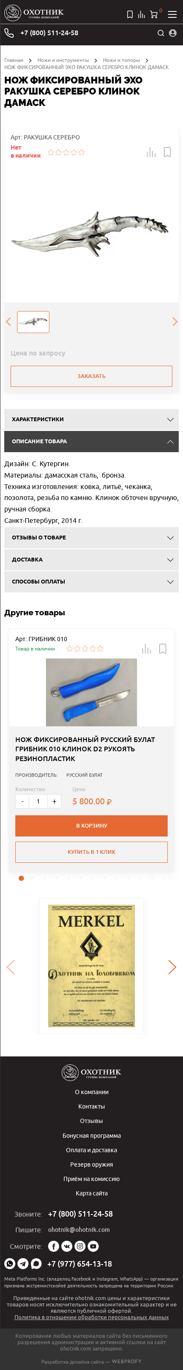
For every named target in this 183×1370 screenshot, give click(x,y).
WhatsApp (9, 1263)
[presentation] (8, 322)
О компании (92, 1091)
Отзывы (91, 1120)
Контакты (91, 1106)
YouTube (93, 1246)
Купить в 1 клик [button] (91, 852)
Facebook (53, 1246)
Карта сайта (92, 1193)
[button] (151, 152)
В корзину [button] (91, 825)
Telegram (23, 1263)
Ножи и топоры (121, 60)
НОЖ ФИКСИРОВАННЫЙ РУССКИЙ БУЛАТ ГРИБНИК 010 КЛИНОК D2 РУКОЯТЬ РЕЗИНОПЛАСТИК (85, 749)
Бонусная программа (92, 1135)
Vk (66, 1246)
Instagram (80, 1246)
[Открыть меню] (172, 14)
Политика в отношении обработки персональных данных (91, 1317)
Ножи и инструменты (63, 60)
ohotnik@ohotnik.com (79, 1230)
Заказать (91, 376)
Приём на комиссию (91, 1178)
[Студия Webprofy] (127, 1362)
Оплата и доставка (91, 1149)
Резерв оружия (91, 1164)
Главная (13, 60)
